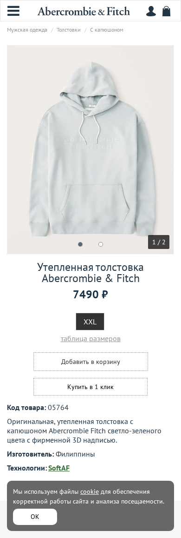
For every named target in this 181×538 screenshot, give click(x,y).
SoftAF (59, 467)
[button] (80, 244)
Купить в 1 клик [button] (90, 387)
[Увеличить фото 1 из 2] (90, 150)
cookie (89, 491)
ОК (35, 516)
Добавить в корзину (90, 361)
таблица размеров (91, 338)
